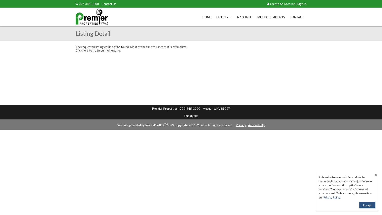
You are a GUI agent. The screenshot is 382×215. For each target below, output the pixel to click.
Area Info (244, 17)
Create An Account (282, 4)
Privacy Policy (331, 197)
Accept (367, 205)
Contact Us (108, 4)
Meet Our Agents (271, 17)
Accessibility (256, 125)
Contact (297, 17)
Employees (191, 115)
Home (206, 17)
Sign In (301, 4)
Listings (223, 17)
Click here (82, 50)
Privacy (241, 125)
